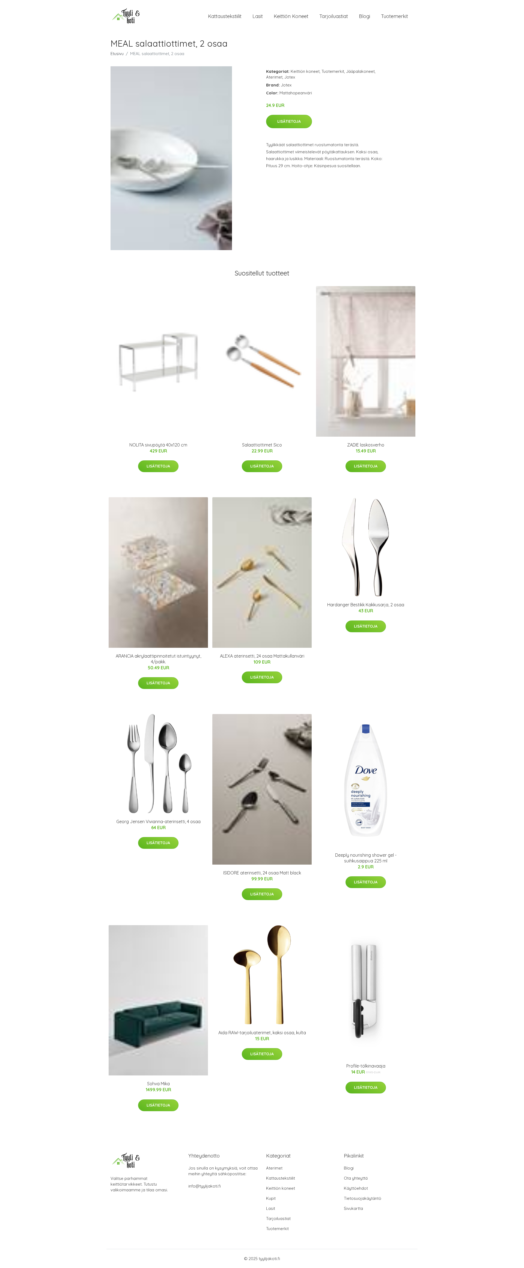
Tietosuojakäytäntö (362, 1198)
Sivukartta (353, 1208)
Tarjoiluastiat (333, 16)
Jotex (289, 77)
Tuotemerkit (394, 16)
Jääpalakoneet (360, 71)
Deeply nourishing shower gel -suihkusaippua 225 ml (366, 858)
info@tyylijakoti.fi (204, 1186)
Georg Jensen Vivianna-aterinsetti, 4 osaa (158, 821)
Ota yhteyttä (356, 1178)
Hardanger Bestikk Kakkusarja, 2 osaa (365, 604)
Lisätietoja (289, 121)
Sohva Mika (158, 1083)
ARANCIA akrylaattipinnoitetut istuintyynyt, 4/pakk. (158, 658)
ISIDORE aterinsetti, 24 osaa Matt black (262, 873)
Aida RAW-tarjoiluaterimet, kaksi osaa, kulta (262, 1032)
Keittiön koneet (291, 16)
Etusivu (117, 53)
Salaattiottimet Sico (262, 445)
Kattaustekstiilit (225, 16)
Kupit (271, 1198)
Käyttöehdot (356, 1188)
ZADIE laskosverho (365, 445)
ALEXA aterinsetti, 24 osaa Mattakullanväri (262, 656)
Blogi (364, 16)
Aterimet (274, 77)
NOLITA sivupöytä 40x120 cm (158, 445)
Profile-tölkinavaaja (365, 1066)
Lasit (257, 16)
